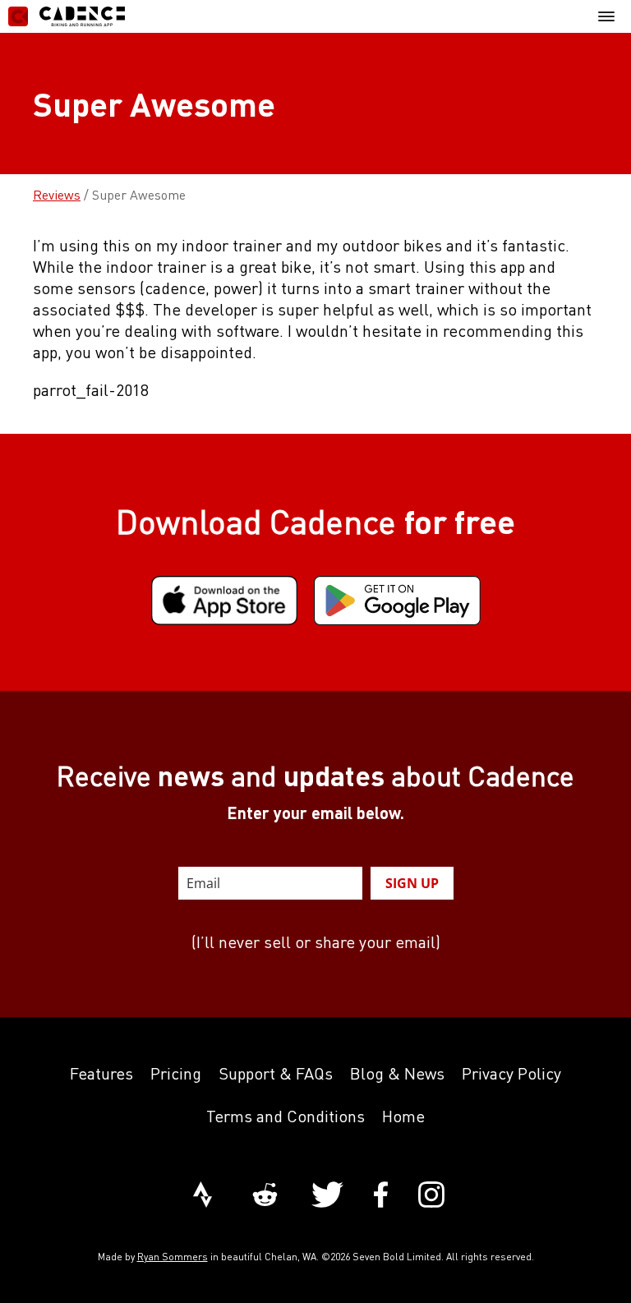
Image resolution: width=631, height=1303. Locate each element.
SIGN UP (412, 883)
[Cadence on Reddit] (265, 1196)
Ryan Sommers (172, 1256)
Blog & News (397, 1073)
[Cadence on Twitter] (327, 1196)
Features (101, 1073)
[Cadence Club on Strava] (202, 1196)
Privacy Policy (511, 1073)
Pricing (175, 1073)
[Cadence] (66, 16)
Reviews (57, 194)
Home (403, 1116)
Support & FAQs (276, 1073)
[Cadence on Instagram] (431, 1196)
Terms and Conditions (285, 1116)
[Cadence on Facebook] (381, 1196)
